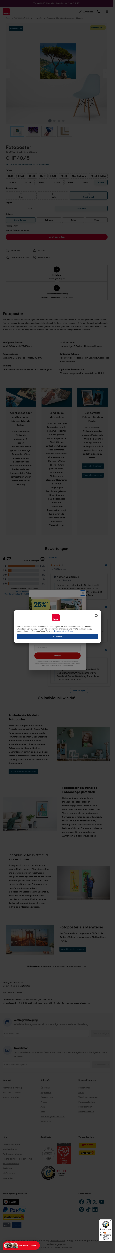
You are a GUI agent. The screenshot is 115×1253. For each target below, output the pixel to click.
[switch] (106, 1238)
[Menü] (110, 1221)
